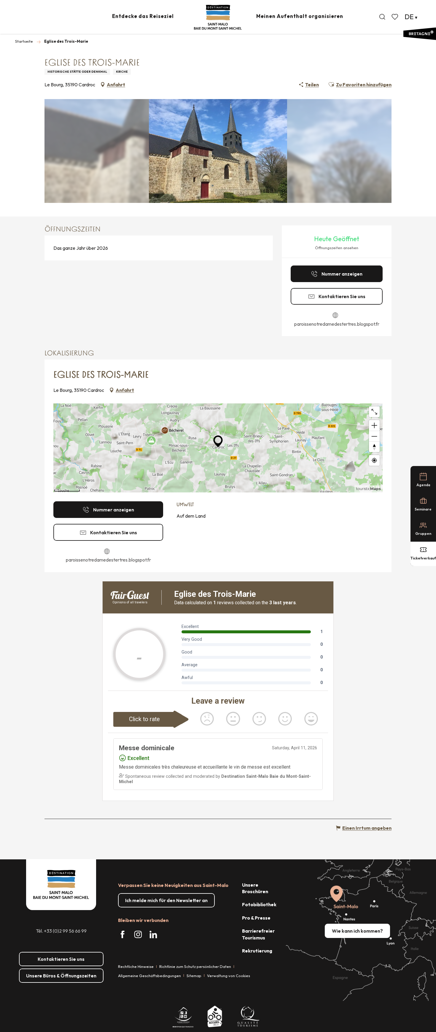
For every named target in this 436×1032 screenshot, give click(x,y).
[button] (382, 17)
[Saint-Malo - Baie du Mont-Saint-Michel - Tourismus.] (218, 17)
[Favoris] (395, 16)
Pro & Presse (256, 918)
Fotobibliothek (259, 904)
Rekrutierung (257, 951)
